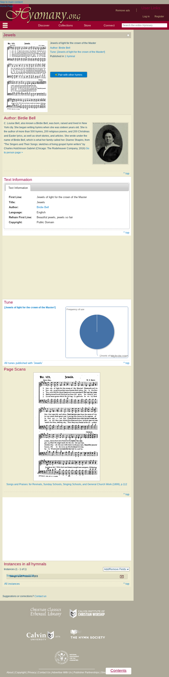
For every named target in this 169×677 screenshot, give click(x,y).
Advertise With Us (62, 672)
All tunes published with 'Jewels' (23, 363)
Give (103, 672)
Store (87, 25)
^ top (126, 173)
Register (159, 16)
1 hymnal (70, 56)
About (10, 672)
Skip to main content (11, 2)
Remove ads (123, 10)
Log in (146, 16)
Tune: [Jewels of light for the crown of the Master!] (77, 51)
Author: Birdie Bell (60, 47)
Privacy (32, 672)
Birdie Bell (43, 207)
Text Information (18, 187)
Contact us (40, 596)
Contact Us (44, 672)
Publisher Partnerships (86, 672)
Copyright (20, 672)
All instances (12, 583)
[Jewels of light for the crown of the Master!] (30, 307)
